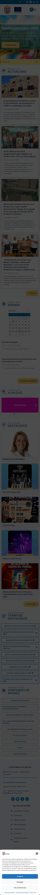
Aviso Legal (33, 892)
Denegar (20, 882)
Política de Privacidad (22, 892)
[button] (37, 854)
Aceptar (20, 876)
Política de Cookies (9, 892)
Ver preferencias (20, 888)
